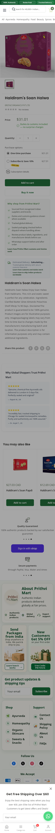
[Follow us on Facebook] (13, 763)
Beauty (40, 19)
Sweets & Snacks (18, 740)
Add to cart (27, 182)
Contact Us (45, 716)
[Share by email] (48, 348)
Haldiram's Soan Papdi (19, 490)
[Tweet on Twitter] (42, 348)
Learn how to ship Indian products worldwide (27, 273)
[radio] (8, 153)
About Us (44, 735)
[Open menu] (4, 10)
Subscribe (41, 691)
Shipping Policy (45, 725)
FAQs (43, 743)
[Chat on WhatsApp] (48, 816)
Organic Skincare (18, 731)
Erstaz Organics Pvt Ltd (17, 105)
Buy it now (27, 192)
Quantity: (10, 138)
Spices (48, 19)
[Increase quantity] (36, 138)
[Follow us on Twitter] (22, 763)
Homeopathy (22, 19)
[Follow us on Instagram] (32, 763)
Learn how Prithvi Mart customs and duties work (27, 250)
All (3, 19)
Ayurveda (10, 19)
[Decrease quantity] (20, 138)
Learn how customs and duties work (28, 270)
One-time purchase (21, 153)
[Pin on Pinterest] (36, 348)
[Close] (51, 788)
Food (33, 19)
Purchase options (14, 147)
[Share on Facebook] (30, 348)
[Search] (14, 9)
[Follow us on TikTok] (41, 763)
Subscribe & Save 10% (22, 163)
